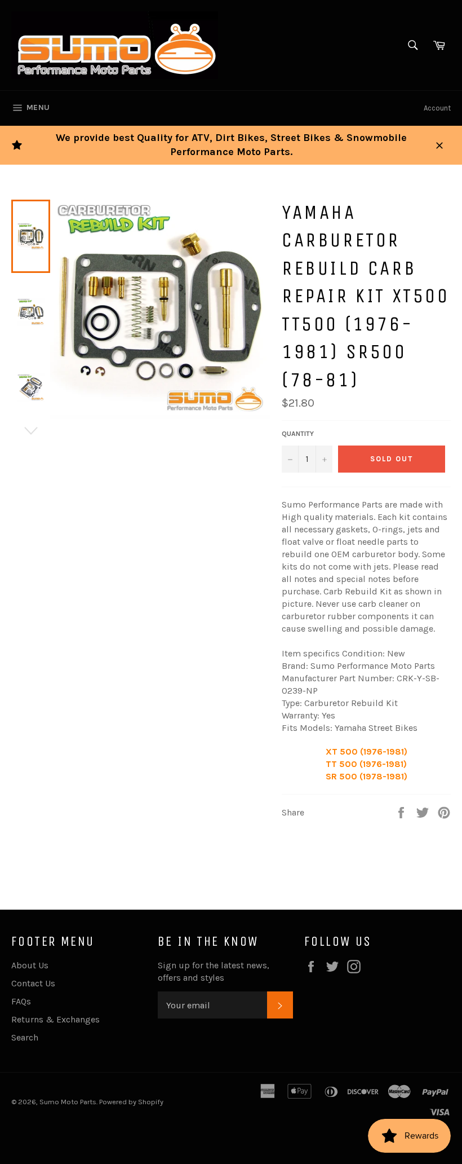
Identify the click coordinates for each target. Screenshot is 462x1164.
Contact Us (33, 983)
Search (24, 1037)
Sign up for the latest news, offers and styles (213, 971)
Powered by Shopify (131, 1101)
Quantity (298, 434)
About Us (29, 965)
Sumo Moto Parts (67, 1101)
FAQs (21, 1001)
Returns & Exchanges (55, 1019)
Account (437, 108)
